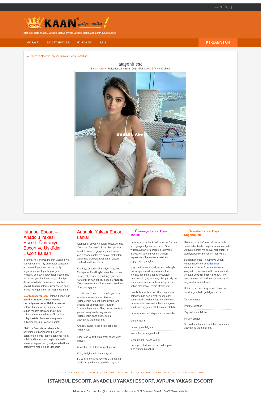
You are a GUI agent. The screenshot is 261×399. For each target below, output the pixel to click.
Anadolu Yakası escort (90, 297)
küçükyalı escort (143, 372)
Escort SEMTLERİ (58, 42)
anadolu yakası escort (76, 372)
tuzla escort (173, 372)
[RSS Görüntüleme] (234, 7)
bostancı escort (125, 372)
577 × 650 (157, 68)
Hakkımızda (84, 42)
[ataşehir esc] (130, 134)
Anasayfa (33, 42)
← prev (129, 202)
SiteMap (93, 372)
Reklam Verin (218, 42)
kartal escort (159, 372)
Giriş (227, 7)
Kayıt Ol (218, 7)
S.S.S (102, 42)
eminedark (100, 68)
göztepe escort (107, 372)
